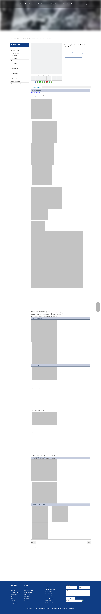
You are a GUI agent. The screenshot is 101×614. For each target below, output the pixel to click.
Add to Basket (73, 56)
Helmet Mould (14, 78)
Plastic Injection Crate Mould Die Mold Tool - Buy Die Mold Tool (45, 547)
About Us (27, 4)
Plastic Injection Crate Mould (69, 547)
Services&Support (51, 4)
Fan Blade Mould (15, 53)
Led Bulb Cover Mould (16, 66)
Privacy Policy (14, 603)
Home (21, 4)
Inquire (73, 52)
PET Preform (14, 58)
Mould (12, 48)
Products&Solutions (38, 4)
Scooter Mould (14, 73)
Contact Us (70, 4)
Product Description (36, 87)
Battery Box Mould (15, 81)
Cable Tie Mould (14, 71)
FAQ (64, 4)
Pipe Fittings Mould (15, 76)
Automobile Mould (15, 50)
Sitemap (59, 608)
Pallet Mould (14, 63)
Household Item (14, 68)
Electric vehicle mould (16, 83)
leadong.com (71, 608)
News (59, 4)
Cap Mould (13, 60)
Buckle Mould (14, 55)
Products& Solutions (15, 592)
